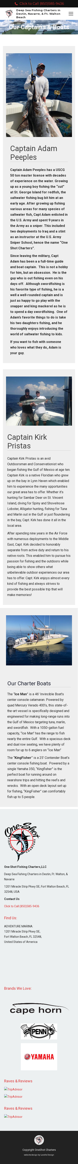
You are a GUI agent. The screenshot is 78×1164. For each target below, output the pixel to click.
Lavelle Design (47, 1155)
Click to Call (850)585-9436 (42, 4)
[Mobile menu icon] (71, 14)
